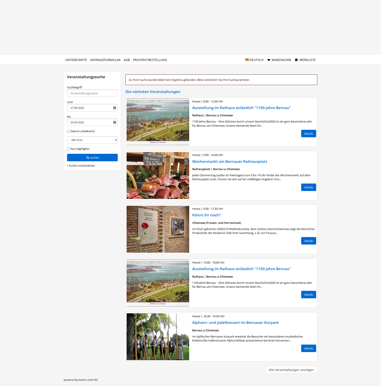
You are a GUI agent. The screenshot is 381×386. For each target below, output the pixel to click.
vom (70, 102)
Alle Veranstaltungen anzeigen (291, 370)
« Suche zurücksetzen (81, 165)
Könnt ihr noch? (206, 214)
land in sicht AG (88, 380)
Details (308, 133)
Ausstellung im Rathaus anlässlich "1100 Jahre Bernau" (241, 107)
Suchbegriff (74, 87)
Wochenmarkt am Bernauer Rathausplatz (229, 161)
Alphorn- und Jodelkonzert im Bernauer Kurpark (235, 322)
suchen (94, 158)
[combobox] (92, 93)
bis (69, 117)
